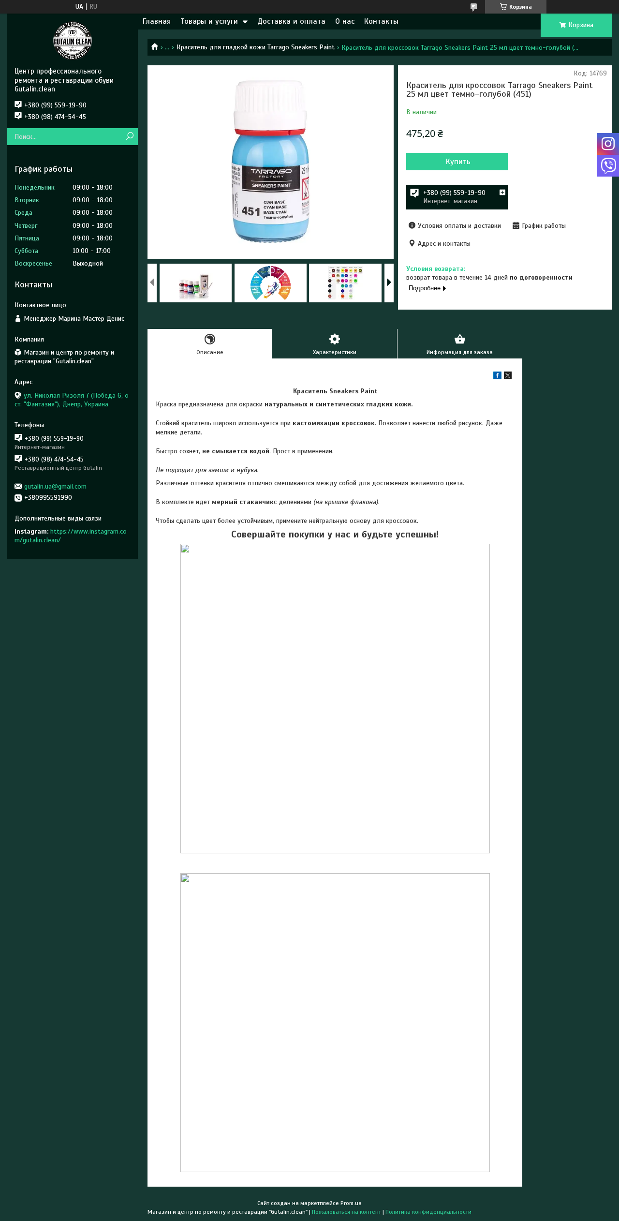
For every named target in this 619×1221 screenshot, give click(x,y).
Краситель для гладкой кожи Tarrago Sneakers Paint (256, 47)
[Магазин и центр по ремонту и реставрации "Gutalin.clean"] (73, 40)
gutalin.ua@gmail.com (55, 486)
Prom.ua (351, 1203)
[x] (508, 377)
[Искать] (129, 136)
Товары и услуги (209, 21)
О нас (344, 21)
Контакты (381, 21)
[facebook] (497, 377)
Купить (458, 161)
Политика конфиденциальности (428, 1211)
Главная (157, 21)
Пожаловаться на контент (346, 1211)
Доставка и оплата (291, 21)
